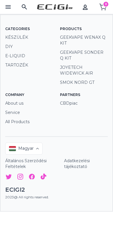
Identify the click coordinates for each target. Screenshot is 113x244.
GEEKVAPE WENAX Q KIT (82, 40)
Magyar (26, 148)
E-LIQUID (15, 55)
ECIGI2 (15, 189)
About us (14, 103)
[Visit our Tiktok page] (43, 177)
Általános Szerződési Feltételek (26, 163)
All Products (17, 121)
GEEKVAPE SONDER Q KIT (81, 55)
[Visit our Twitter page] (8, 177)
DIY (9, 46)
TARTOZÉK (16, 65)
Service (12, 112)
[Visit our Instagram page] (20, 177)
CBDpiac (69, 103)
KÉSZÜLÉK (16, 37)
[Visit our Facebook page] (31, 177)
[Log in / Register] (85, 7)
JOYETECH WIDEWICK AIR (76, 70)
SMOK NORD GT (77, 82)
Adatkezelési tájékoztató (77, 163)
